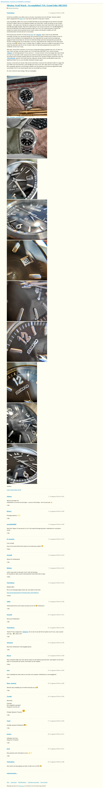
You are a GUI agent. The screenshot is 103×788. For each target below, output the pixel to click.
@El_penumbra (11, 58)
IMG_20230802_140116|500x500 (15, 117)
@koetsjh (38, 34)
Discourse (21, 786)
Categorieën (14, 782)
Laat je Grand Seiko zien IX (14, 490)
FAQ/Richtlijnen (22, 782)
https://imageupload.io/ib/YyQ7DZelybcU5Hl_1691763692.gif (23, 592)
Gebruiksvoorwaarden (33, 782)
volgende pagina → (12, 773)
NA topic (31, 34)
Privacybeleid (44, 782)
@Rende (9, 53)
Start (8, 782)
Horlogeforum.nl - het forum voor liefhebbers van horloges (16, 1)
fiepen (21, 18)
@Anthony (25, 631)
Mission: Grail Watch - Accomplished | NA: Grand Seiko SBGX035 (37, 5)
